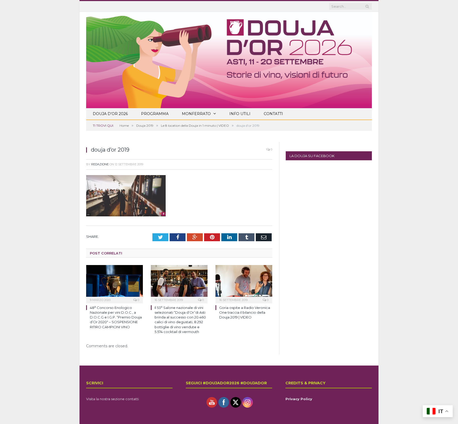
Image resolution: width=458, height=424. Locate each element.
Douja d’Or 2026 (110, 113)
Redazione (100, 164)
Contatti (273, 113)
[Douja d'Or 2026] (229, 59)
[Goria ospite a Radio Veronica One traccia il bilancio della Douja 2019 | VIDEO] (243, 283)
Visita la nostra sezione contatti (112, 399)
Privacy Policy (298, 399)
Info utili (239, 113)
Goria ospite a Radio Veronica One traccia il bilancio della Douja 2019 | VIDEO (244, 312)
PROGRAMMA (155, 113)
